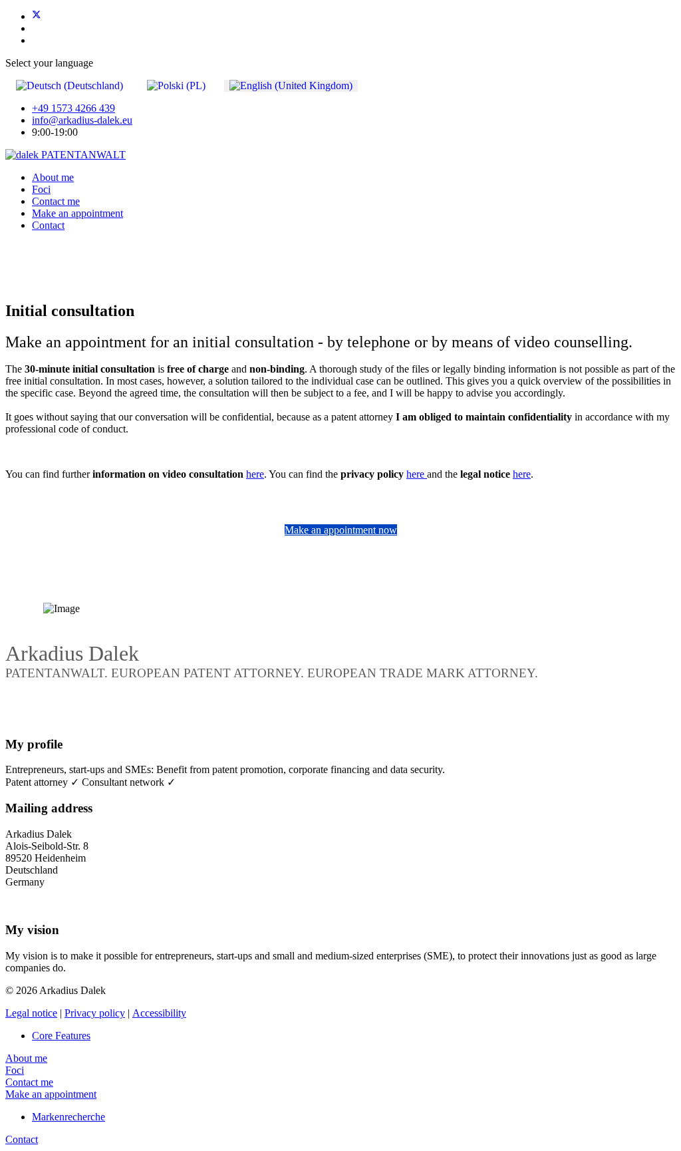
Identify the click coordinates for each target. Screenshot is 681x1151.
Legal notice (31, 1013)
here (255, 474)
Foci (41, 189)
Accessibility (159, 1013)
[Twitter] (36, 16)
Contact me (56, 201)
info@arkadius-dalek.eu (82, 120)
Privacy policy (95, 1013)
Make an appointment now (341, 530)
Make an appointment (77, 213)
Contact (48, 225)
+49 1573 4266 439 (73, 108)
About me (53, 177)
